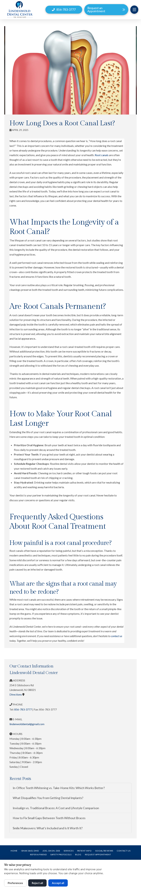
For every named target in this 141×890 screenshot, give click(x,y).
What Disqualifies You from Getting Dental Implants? (48, 798)
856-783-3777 (23, 709)
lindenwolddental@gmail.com (26, 724)
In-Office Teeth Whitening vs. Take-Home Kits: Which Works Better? (59, 788)
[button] (134, 10)
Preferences (15, 882)
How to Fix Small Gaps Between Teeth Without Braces (49, 818)
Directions (15, 694)
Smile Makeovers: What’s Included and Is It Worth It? (48, 828)
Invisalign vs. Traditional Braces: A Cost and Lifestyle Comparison (56, 808)
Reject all (37, 882)
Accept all (58, 882)
